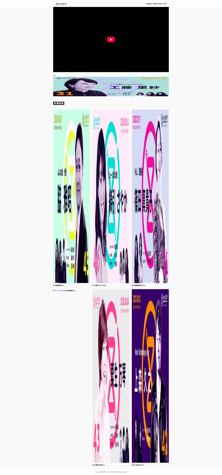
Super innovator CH (156, 4)
